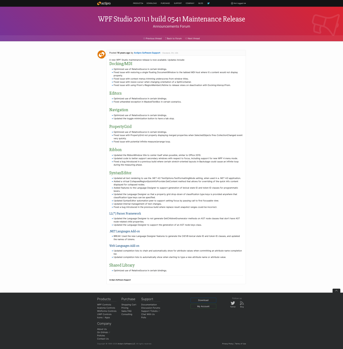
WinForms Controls (106, 311)
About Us (102, 329)
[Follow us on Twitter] (208, 3)
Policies (101, 335)
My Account (203, 306)
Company (104, 323)
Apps (107, 317)
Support (147, 299)
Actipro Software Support (147, 52)
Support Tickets (149, 311)
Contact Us (103, 338)
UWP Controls (104, 314)
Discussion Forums (150, 307)
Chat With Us (148, 314)
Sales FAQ (126, 311)
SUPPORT (178, 3)
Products (104, 299)
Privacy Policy (227, 344)
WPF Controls (104, 304)
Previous (153, 38)
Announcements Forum (171, 26)
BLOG (200, 3)
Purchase (128, 299)
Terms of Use (240, 344)
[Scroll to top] (336, 291)
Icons (99, 317)
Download (203, 300)
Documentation (149, 304)
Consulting (126, 314)
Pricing (124, 307)
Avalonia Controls (106, 307)
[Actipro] (104, 3)
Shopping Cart (128, 304)
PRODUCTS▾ (138, 3)
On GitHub (103, 332)
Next (193, 38)
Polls (143, 317)
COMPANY (190, 3)
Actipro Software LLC (126, 344)
